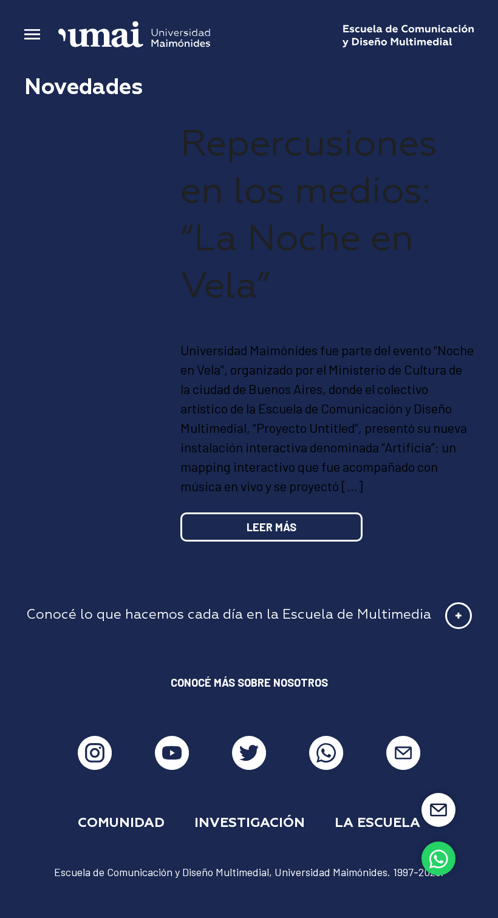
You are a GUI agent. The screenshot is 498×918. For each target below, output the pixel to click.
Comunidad (121, 823)
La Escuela (377, 823)
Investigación (249, 823)
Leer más (271, 527)
